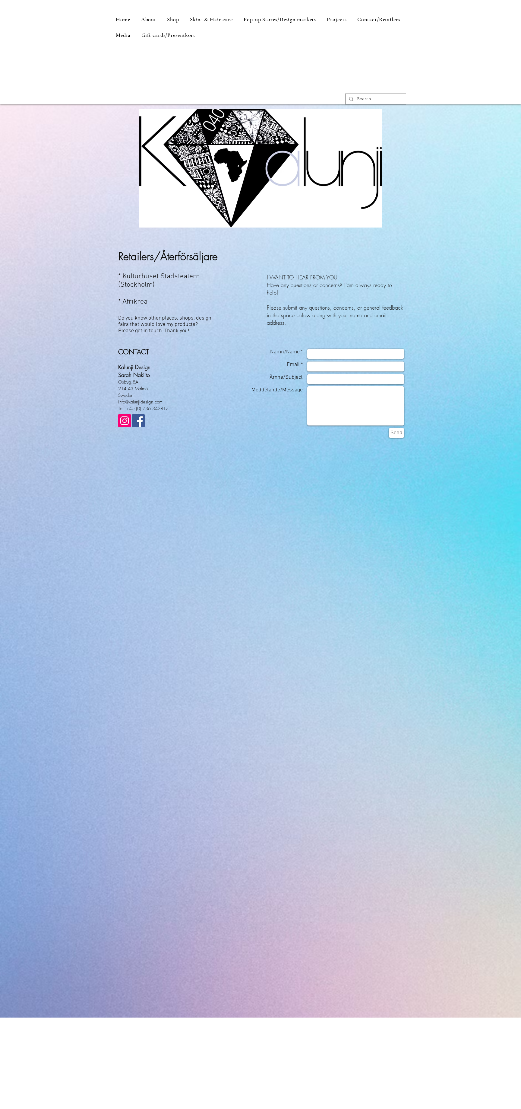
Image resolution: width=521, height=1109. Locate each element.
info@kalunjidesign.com (140, 402)
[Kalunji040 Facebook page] (138, 420)
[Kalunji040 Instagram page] (124, 420)
